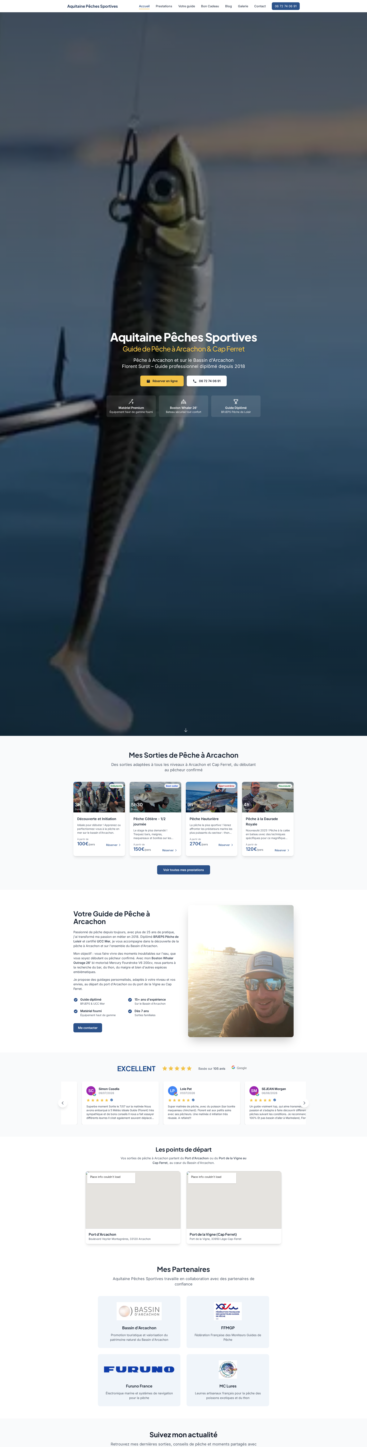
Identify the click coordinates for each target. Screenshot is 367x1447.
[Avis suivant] (304, 1103)
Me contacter (87, 1028)
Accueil (144, 6)
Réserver (111, 844)
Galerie (243, 6)
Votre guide (186, 6)
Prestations (164, 6)
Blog (228, 6)
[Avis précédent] (62, 1103)
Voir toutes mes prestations (183, 870)
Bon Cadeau (210, 6)
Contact (260, 6)
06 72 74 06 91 (286, 6)
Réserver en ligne (165, 381)
